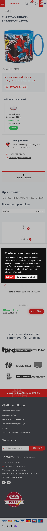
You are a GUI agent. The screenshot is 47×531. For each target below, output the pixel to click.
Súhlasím (10, 277)
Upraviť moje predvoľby (26, 277)
